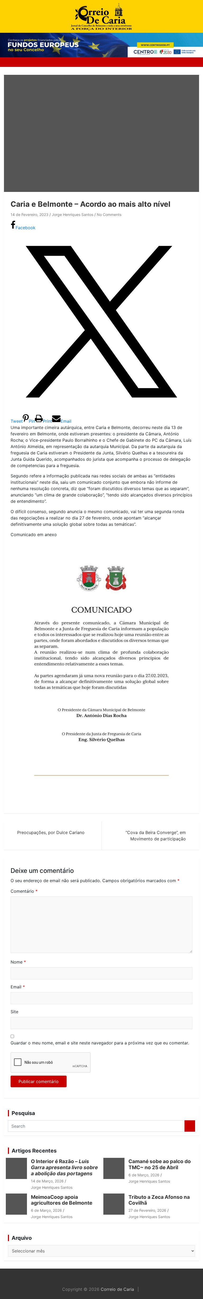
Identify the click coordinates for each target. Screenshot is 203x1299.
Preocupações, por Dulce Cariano (51, 832)
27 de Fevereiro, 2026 (147, 1210)
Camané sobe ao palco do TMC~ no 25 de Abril (159, 1164)
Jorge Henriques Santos (72, 214)
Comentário (24, 891)
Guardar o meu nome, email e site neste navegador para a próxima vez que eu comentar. (100, 1042)
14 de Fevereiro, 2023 (29, 214)
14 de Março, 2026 (47, 1181)
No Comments (109, 214)
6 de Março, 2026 (143, 1175)
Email (18, 986)
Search (189, 1126)
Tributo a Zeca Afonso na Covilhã (159, 1200)
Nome (18, 962)
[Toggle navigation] (16, 62)
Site (14, 1011)
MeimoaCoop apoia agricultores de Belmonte (62, 1200)
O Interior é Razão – (64, 1167)
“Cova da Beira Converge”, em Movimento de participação (156, 835)
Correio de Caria (117, 1289)
